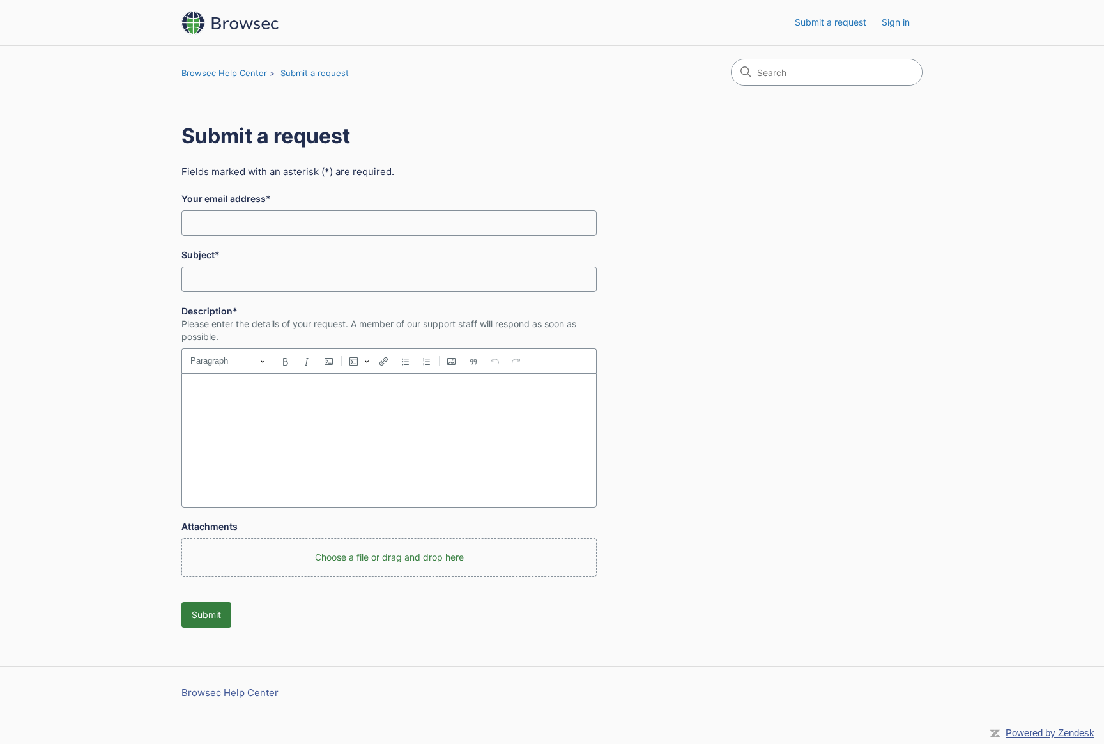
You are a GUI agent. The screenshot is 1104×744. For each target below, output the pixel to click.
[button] (389, 557)
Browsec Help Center (224, 73)
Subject (200, 254)
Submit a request (830, 22)
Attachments (209, 526)
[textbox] (389, 440)
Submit (206, 614)
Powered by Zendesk (1050, 732)
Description (209, 311)
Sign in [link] (896, 22)
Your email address (226, 198)
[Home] (230, 23)
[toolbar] (389, 361)
